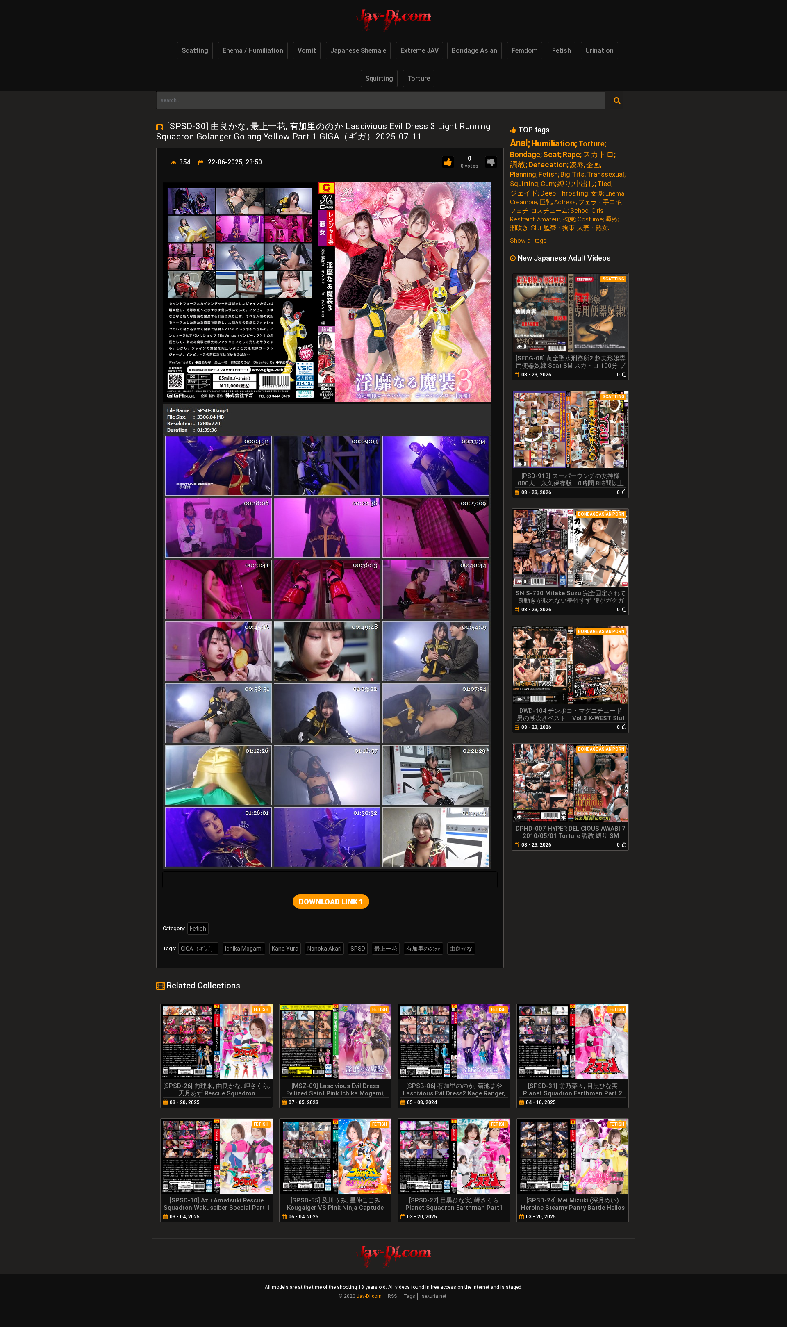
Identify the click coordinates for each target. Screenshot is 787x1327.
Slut (536, 228)
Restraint (522, 219)
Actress (565, 202)
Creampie (523, 202)
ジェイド (524, 193)
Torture (418, 78)
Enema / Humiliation (253, 51)
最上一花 (385, 948)
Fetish (561, 51)
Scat (551, 154)
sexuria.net (434, 1296)
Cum (548, 183)
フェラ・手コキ (599, 202)
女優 (597, 194)
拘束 (569, 219)
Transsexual (605, 174)
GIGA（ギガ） (198, 948)
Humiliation (553, 143)
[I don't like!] (491, 162)
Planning (523, 174)
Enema (614, 194)
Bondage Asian (474, 51)
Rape (571, 154)
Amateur (548, 219)
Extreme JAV (419, 51)
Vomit (307, 51)
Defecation (547, 164)
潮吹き (519, 228)
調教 (517, 164)
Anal (519, 143)
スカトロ (598, 154)
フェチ (519, 211)
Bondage (525, 154)
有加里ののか (423, 948)
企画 (593, 165)
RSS (392, 1296)
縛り (564, 183)
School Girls (586, 211)
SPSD (357, 948)
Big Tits (572, 174)
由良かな (461, 948)
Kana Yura (285, 948)
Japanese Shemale (358, 51)
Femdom (525, 51)
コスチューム (549, 211)
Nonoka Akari (324, 948)
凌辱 (577, 165)
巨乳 (545, 202)
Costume (590, 219)
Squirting (379, 78)
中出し (584, 183)
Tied (604, 183)
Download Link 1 (331, 901)
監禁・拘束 (559, 228)
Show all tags (528, 240)
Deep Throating (564, 193)
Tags (409, 1296)
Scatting (195, 51)
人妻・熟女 (592, 228)
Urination (599, 51)
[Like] (448, 162)
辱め (611, 219)
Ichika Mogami (244, 948)
